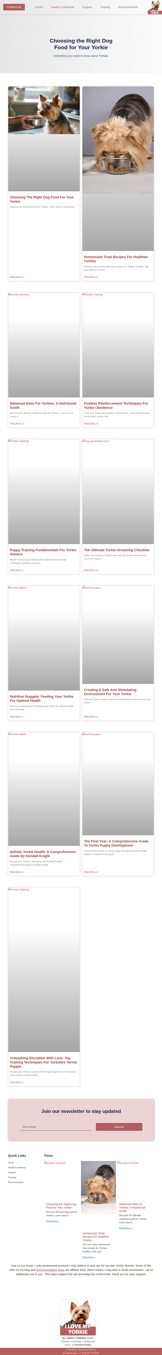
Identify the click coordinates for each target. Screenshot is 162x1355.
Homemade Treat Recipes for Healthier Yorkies (96, 1237)
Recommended (127, 7)
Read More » (52, 1221)
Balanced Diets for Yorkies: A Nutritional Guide (132, 1207)
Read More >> (17, 277)
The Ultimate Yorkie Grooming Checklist (116, 550)
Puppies (87, 7)
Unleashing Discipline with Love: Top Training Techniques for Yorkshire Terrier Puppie (43, 1062)
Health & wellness (62, 7)
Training (105, 7)
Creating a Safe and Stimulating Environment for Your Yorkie (110, 692)
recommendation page (50, 1270)
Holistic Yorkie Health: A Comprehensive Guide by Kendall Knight (43, 854)
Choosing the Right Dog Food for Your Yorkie (61, 1206)
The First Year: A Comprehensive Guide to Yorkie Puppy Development (116, 843)
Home (39, 7)
